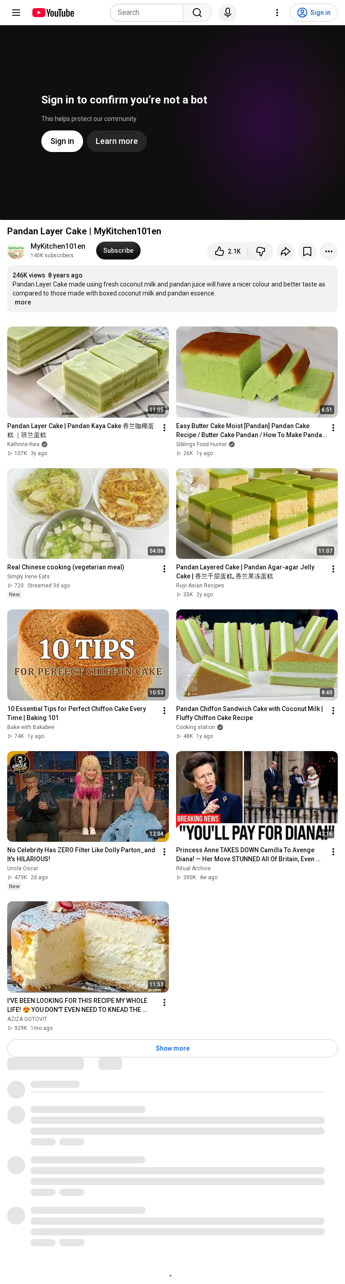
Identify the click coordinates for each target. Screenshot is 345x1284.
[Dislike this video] (260, 251)
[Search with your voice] (228, 13)
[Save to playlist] (307, 251)
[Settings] (277, 12)
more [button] (23, 302)
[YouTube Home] (52, 12)
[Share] (286, 251)
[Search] (197, 13)
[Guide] (16, 12)
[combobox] (149, 12)
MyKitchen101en (58, 246)
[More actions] (329, 251)
